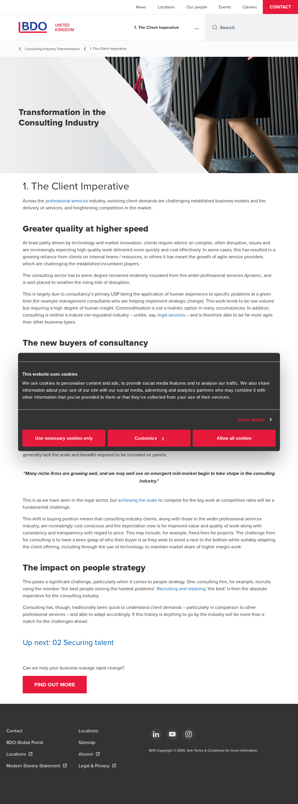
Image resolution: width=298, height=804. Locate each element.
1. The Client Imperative (156, 27)
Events (225, 7)
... (197, 27)
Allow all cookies (234, 438)
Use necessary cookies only (64, 438)
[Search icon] (215, 27)
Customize (146, 438)
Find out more (54, 684)
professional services (66, 200)
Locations (166, 7)
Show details (251, 419)
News (141, 7)
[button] (280, 7)
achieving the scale (137, 500)
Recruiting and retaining (181, 588)
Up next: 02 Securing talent (68, 642)
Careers (250, 7)
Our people (197, 7)
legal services (171, 315)
